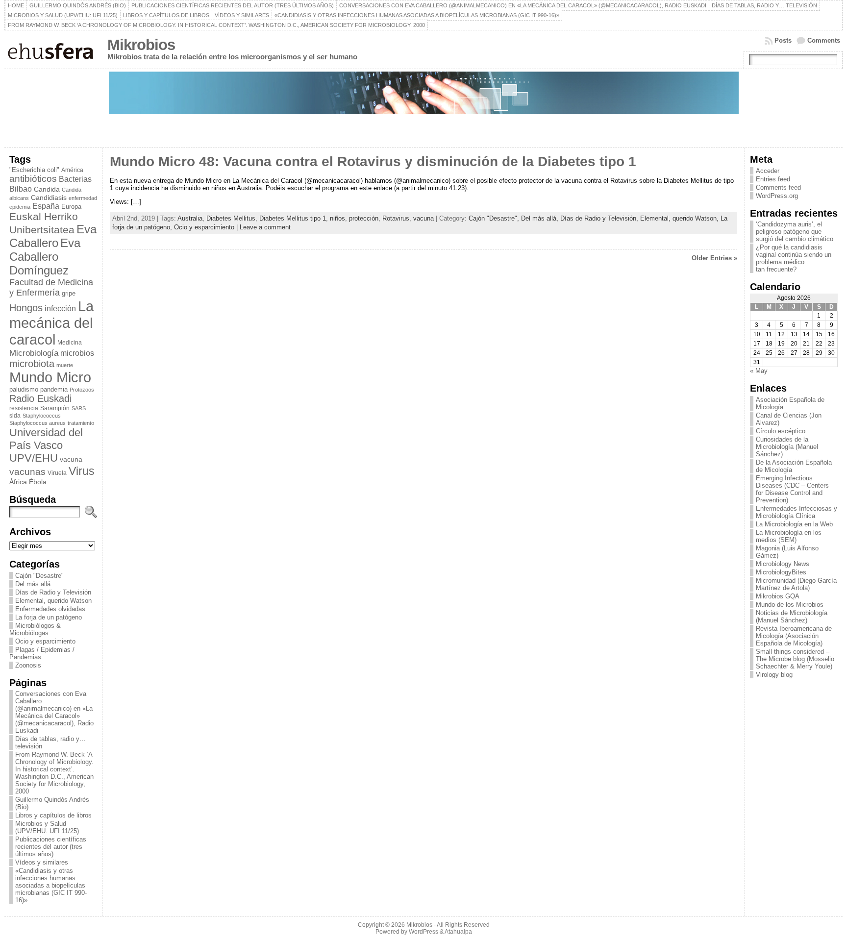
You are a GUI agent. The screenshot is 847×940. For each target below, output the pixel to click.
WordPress (423, 931)
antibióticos (33, 178)
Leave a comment (265, 227)
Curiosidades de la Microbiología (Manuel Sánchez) (787, 447)
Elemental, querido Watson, (680, 218)
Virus (82, 471)
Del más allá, (540, 218)
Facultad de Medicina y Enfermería (51, 287)
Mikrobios (141, 44)
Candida (47, 189)
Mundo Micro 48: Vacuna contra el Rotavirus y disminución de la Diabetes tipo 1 (373, 161)
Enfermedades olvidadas (50, 609)
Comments (823, 40)
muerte (64, 365)
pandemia (54, 389)
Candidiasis (49, 197)
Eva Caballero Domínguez (44, 256)
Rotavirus (395, 218)
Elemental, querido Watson (53, 600)
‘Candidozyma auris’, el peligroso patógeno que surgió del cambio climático (794, 232)
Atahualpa (458, 931)
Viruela (57, 473)
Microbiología (33, 353)
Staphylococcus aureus (37, 423)
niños (337, 218)
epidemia (19, 207)
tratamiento (81, 423)
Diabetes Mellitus (230, 218)
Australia (189, 218)
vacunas (27, 472)
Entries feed (773, 179)
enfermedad (83, 198)
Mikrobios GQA (777, 596)
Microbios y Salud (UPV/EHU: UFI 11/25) (47, 827)
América (72, 170)
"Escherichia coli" (34, 169)
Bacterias (75, 178)
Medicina (69, 342)
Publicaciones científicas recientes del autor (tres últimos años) (50, 847)
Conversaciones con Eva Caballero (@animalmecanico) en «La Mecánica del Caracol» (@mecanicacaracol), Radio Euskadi (54, 712)
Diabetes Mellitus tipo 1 (292, 218)
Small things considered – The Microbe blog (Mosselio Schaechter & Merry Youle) (795, 659)
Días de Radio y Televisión (53, 592)
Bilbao (20, 188)
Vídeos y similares (41, 862)
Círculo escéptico (780, 431)
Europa (71, 206)
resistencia (23, 408)
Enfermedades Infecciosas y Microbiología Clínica (796, 512)
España (45, 205)
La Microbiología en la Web (794, 524)
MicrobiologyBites (781, 572)
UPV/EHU (33, 458)
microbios (77, 352)
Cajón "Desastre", (495, 218)
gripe (68, 293)
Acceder (767, 170)
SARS (79, 408)
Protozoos (82, 390)
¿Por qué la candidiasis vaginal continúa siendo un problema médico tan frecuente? (793, 258)
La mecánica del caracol (51, 322)
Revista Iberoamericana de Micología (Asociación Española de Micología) (794, 636)
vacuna (71, 459)
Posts (783, 40)
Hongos (26, 307)
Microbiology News (782, 564)
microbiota (31, 363)
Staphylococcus (42, 416)
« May (759, 370)
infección (60, 308)
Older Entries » (714, 258)
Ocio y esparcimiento (45, 641)
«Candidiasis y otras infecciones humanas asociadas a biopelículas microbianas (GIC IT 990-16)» (51, 885)
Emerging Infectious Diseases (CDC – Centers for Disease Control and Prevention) (792, 489)
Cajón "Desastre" (39, 575)
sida (15, 415)
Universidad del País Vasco (46, 438)
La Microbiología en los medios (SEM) (789, 536)
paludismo (23, 389)
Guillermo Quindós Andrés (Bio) (52, 803)
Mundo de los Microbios (789, 604)
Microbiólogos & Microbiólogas (35, 629)
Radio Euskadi (40, 398)
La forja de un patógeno (48, 617)
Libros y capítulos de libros (53, 815)
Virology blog (774, 674)
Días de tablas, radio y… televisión (50, 742)
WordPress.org (777, 195)
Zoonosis (28, 665)
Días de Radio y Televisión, (600, 218)
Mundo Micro (50, 377)
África (18, 482)
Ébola (38, 482)
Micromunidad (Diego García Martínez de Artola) (796, 584)
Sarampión (55, 408)
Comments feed (778, 187)
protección (363, 218)
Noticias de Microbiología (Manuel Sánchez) (791, 616)
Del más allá (32, 584)
